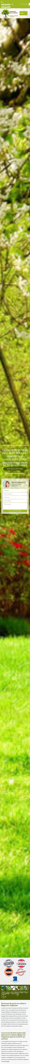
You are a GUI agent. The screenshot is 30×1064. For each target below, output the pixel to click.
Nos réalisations (15, 469)
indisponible (5, 4)
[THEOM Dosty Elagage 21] (9, 13)
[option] (15, 532)
